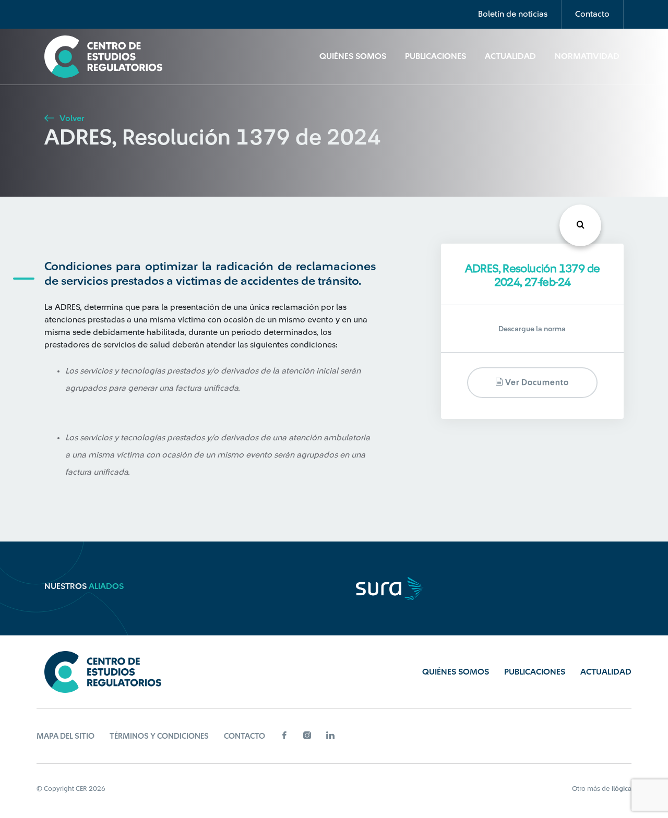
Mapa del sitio (65, 736)
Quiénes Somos (352, 56)
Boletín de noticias (512, 14)
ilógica (621, 788)
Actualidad (510, 56)
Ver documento (536, 383)
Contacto (592, 14)
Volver (70, 118)
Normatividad (587, 56)
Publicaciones (435, 56)
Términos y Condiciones (159, 736)
